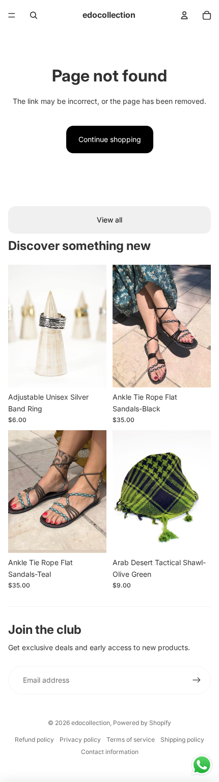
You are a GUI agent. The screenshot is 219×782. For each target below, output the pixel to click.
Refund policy (34, 739)
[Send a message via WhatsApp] (202, 765)
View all (109, 219)
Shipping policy (182, 739)
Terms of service (130, 739)
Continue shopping (109, 139)
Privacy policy (80, 739)
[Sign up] (196, 680)
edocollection (90, 723)
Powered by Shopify (142, 723)
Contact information (110, 752)
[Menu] (11, 15)
